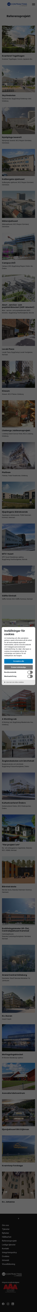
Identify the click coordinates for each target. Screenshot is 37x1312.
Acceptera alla (18, 661)
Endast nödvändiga (18, 667)
